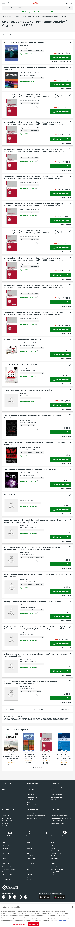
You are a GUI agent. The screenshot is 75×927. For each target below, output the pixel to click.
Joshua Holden (25, 420)
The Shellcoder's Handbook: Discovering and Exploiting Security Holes (30, 470)
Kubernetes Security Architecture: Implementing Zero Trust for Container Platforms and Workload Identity (35, 655)
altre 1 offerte (66, 61)
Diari (28, 869)
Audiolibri (4, 858)
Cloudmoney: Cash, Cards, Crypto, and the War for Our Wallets (28, 390)
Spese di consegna (7, 826)
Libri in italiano (6, 845)
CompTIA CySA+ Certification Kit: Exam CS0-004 (22, 340)
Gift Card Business (56, 792)
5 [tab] (41, 767)
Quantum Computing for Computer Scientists (64, 755)
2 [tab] (35, 767)
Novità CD (29, 848)
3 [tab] (37, 767)
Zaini (28, 872)
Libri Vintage (5, 853)
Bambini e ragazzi (56, 858)
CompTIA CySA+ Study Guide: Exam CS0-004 (21, 365)
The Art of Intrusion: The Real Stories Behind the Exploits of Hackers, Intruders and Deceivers (34, 444)
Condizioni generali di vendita (35, 813)
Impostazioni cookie (19, 924)
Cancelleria (30, 874)
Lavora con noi (6, 792)
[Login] (8, 2)
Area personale (6, 813)
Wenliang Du (24, 45)
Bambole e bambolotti (8, 877)
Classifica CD (30, 851)
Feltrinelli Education (56, 820)
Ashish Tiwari (25, 552)
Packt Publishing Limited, (26, 75)
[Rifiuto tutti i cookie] (72, 907)
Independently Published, (26, 500)
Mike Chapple (25, 343)
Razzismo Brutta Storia (57, 823)
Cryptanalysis (29, 754)
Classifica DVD (55, 851)
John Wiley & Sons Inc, (26, 345)
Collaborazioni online (57, 797)
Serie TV (53, 856)
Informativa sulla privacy (34, 818)
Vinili (28, 853)
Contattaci (5, 823)
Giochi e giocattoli (7, 867)
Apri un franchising (56, 787)
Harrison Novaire (26, 659)
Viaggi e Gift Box (55, 872)
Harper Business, (24, 395)
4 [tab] (39, 767)
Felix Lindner (40, 473)
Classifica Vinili (31, 858)
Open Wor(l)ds (31, 877)
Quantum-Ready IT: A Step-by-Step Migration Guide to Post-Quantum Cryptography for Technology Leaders (30, 682)
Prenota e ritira (30, 789)
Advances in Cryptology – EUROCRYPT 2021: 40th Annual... (46, 755)
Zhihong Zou (33, 73)
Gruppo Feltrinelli (55, 813)
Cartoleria (29, 867)
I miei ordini (5, 815)
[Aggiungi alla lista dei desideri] (69, 42)
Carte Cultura (30, 794)
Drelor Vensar (25, 579)
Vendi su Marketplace (57, 794)
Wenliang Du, (23, 48)
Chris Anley (24, 473)
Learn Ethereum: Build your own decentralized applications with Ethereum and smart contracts (36, 69)
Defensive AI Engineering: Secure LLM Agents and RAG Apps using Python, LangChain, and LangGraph (36, 576)
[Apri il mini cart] (71, 3)
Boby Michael (25, 525)
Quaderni (29, 879)
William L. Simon (35, 447)
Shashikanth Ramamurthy (28, 498)
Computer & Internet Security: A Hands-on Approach (24, 43)
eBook (4, 856)
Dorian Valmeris (25, 686)
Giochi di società (7, 874)
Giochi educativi (6, 872)
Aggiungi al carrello (62, 57)
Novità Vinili (30, 856)
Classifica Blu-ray (56, 853)
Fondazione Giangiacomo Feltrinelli (61, 818)
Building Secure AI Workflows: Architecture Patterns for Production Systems (32, 602)
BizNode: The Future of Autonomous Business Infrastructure (26, 495)
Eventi (3, 789)
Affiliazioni (54, 789)
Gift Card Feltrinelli (32, 792)
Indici (28, 802)
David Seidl (33, 343)
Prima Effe (54, 799)
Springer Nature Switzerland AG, (28, 100)
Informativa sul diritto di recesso (36, 815)
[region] (37, 915)
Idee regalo (54, 867)
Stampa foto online (32, 805)
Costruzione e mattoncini (9, 869)
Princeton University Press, (26, 422)
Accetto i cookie (33, 924)
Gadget (53, 874)
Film (52, 845)
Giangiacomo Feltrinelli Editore (59, 815)
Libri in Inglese (6, 851)
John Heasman (32, 473)
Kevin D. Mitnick (25, 447)
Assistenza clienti (7, 820)
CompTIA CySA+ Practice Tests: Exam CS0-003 (11, 755)
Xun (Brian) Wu (25, 73)
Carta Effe (29, 787)
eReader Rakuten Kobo (57, 877)
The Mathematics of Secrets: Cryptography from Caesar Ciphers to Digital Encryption (32, 416)
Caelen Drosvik (25, 605)
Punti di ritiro (30, 799)
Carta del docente (32, 797)
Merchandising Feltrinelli (58, 869)
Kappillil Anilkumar (26, 632)
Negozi (4, 787)
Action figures (6, 879)
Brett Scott (24, 393)
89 (42, 709)
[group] (37, 11)
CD (27, 845)
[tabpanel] (11, 749)
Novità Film (54, 848)
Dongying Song (42, 73)
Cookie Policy (62, 920)
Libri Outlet (5, 848)
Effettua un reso (6, 818)
